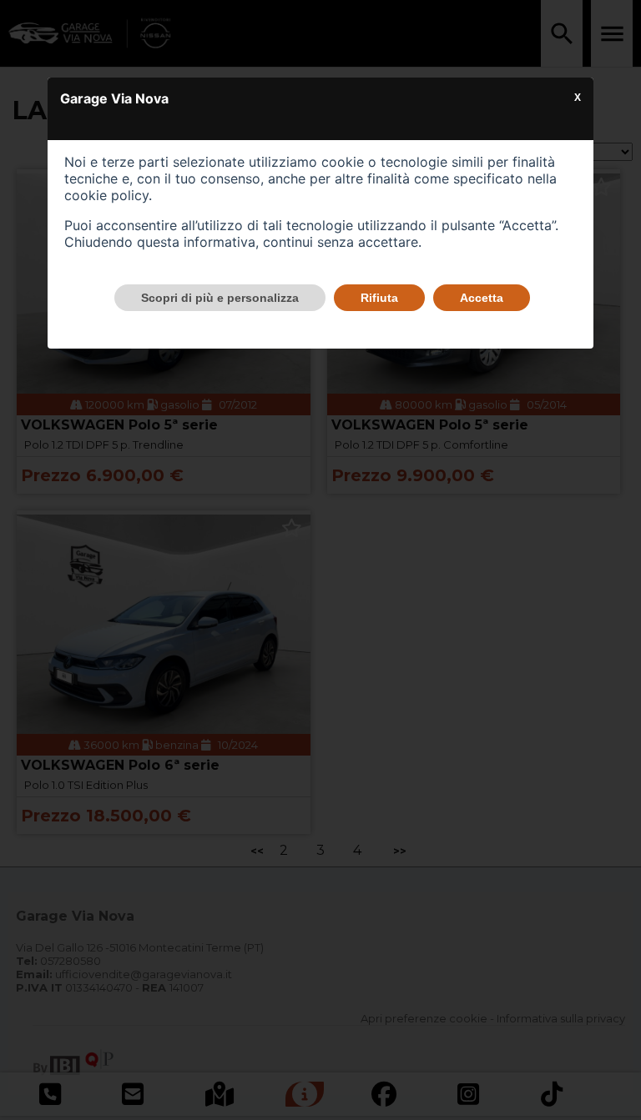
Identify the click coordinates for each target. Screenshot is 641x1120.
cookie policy (106, 195)
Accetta (481, 297)
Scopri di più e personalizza (220, 297)
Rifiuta (379, 297)
